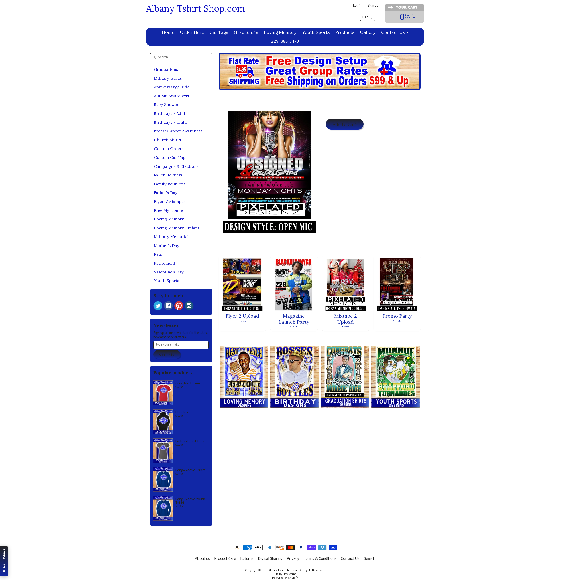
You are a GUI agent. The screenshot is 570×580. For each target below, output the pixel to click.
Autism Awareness (171, 95)
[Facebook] (168, 305)
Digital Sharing (270, 559)
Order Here (192, 32)
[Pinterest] (178, 305)
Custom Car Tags (170, 157)
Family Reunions (170, 183)
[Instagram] (189, 305)
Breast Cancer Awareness (178, 130)
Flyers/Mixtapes (170, 201)
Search (369, 559)
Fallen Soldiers (168, 175)
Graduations (166, 69)
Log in (357, 6)
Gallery (368, 32)
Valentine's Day (169, 272)
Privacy (293, 559)
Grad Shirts (246, 32)
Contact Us (393, 32)
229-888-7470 (285, 41)
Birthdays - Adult (170, 113)
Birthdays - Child (170, 122)
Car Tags (219, 32)
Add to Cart (345, 124)
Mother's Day (166, 245)
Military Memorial (171, 236)
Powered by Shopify (285, 578)
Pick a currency (367, 13)
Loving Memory (280, 32)
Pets (158, 254)
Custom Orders (169, 148)
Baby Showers (167, 104)
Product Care (225, 559)
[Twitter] (157, 305)
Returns (246, 559)
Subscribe (167, 354)
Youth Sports (316, 32)
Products (344, 32)
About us (202, 559)
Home (168, 32)
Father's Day (165, 192)
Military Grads (168, 78)
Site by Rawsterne (285, 574)
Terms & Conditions (320, 559)
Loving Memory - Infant (176, 227)
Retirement (164, 263)
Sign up (373, 6)
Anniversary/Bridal (172, 86)
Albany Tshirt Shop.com (195, 8)
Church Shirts (167, 139)
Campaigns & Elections (176, 166)
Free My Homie (168, 210)
